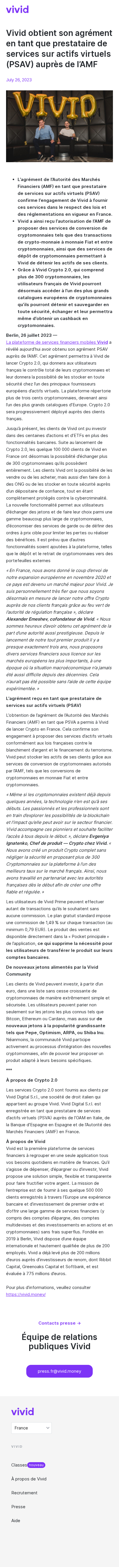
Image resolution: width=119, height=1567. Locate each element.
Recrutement (24, 1492)
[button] (31, 1428)
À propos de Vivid (29, 1479)
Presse (18, 1506)
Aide (15, 1520)
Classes (19, 1465)
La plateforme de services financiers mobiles (57, 342)
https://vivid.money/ (26, 1294)
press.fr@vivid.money (59, 1371)
